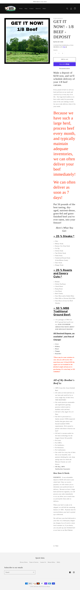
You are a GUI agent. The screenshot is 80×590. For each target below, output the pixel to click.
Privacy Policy (24, 562)
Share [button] (56, 545)
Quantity (55, 50)
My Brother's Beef (37, 586)
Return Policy (51, 562)
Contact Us (43, 562)
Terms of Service (33, 562)
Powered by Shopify (46, 586)
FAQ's (58, 562)
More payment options (64, 68)
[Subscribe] (33, 572)
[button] (67, 8)
